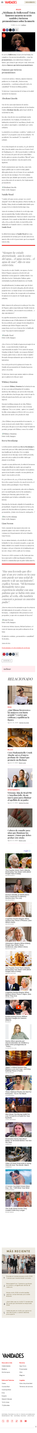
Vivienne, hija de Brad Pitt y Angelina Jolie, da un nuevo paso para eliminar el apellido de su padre (20, 796)
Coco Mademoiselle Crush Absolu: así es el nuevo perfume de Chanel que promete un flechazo (20, 756)
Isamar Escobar (24, 722)
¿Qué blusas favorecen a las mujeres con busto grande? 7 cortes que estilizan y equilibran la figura (19, 715)
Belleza (18, 9)
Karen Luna (22, 763)
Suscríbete (30, 2)
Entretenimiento (14, 790)
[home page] (10, 2)
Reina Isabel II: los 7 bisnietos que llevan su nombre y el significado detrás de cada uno (19, 1285)
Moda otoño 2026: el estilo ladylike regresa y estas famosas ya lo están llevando (18, 1294)
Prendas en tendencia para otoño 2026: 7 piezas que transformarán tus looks (19, 1277)
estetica (7, 661)
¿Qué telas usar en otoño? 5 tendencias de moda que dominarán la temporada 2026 (19, 1303)
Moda (10, 707)
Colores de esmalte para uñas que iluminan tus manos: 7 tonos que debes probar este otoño (19, 834)
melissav (23, 25)
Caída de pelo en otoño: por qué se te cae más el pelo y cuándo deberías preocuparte (18, 1312)
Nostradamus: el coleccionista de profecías (16, 648)
